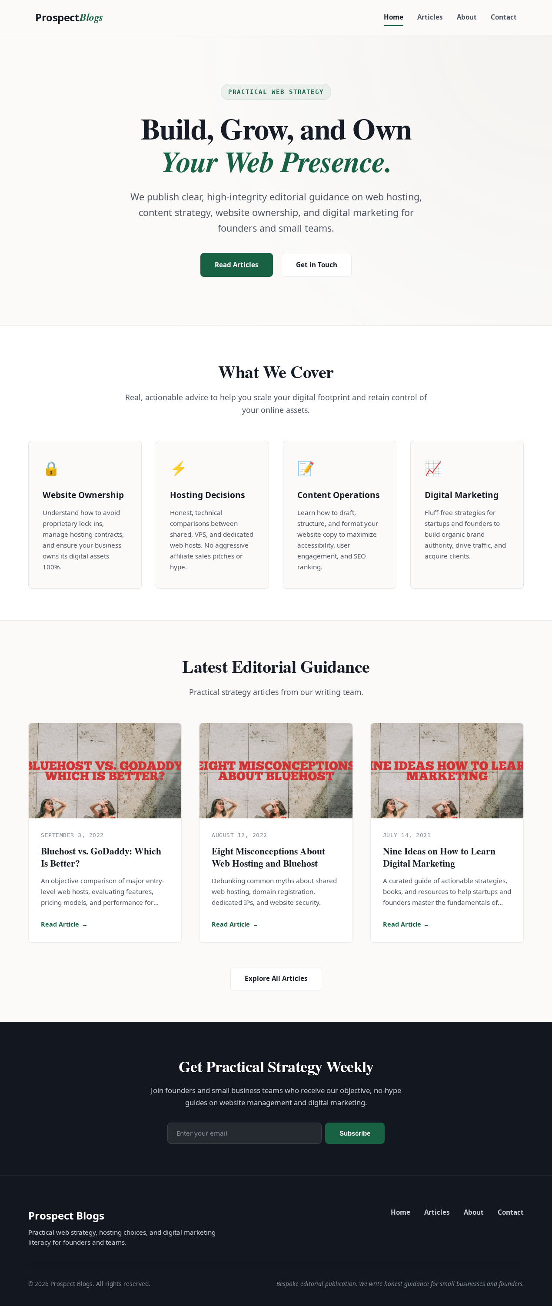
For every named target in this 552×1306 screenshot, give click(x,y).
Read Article (64, 924)
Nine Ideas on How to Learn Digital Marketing (439, 857)
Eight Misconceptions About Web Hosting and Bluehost (268, 857)
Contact (504, 17)
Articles (430, 17)
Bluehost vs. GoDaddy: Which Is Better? (101, 857)
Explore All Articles (276, 978)
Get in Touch (316, 264)
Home (393, 17)
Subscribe (354, 1133)
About (467, 17)
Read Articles (237, 264)
